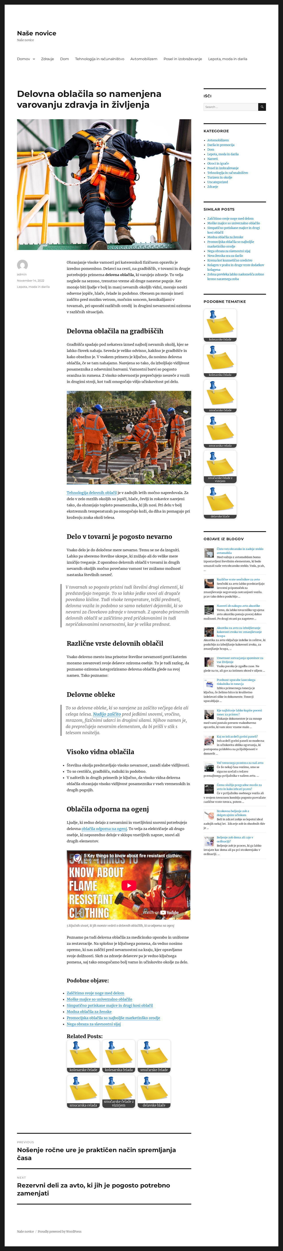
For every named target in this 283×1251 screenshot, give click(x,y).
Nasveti (212, 159)
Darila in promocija (220, 145)
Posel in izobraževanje (183, 59)
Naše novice (36, 33)
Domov (23, 59)
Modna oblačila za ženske (89, 1011)
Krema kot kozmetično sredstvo (229, 260)
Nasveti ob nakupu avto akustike (238, 605)
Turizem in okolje (219, 177)
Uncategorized (217, 182)
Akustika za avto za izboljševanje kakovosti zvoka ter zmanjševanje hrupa (239, 632)
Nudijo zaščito (107, 714)
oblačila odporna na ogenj (104, 828)
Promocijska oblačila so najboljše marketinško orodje (113, 1018)
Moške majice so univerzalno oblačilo (99, 999)
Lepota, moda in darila (227, 59)
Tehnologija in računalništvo (99, 59)
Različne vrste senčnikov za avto (238, 579)
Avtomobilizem (143, 59)
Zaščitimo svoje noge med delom (95, 993)
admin (22, 274)
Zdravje (47, 59)
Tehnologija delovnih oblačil (92, 492)
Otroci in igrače (218, 163)
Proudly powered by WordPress (60, 1232)
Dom (64, 59)
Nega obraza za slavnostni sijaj (94, 1024)
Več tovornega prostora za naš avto (240, 763)
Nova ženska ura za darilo (225, 256)
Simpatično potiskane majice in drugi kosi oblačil (110, 1005)
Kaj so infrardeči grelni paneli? (237, 736)
